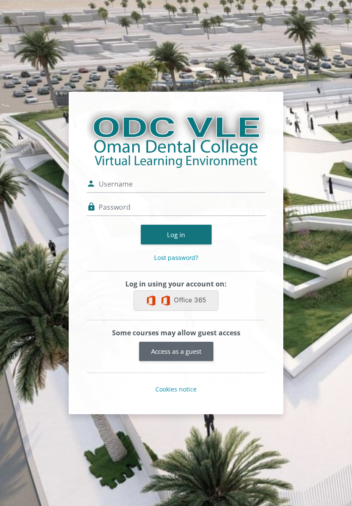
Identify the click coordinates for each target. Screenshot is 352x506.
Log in (176, 234)
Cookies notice (176, 389)
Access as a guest (176, 351)
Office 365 (190, 300)
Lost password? (176, 257)
